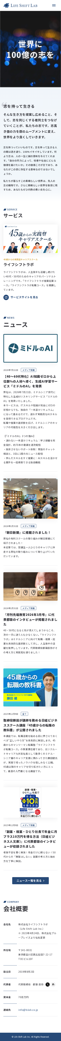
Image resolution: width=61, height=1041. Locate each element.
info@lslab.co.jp (28, 1009)
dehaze (54, 5)
